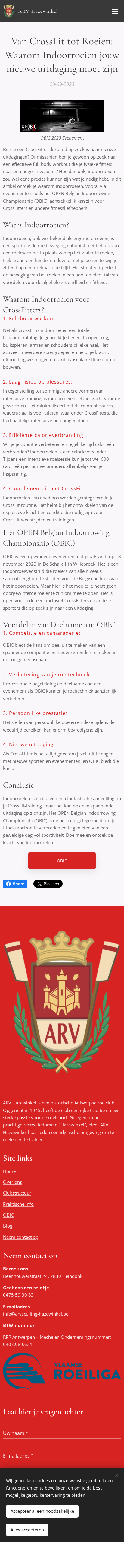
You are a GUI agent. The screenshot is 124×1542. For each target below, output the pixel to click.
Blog (7, 1226)
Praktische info (18, 1204)
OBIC (8, 1215)
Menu (115, 11)
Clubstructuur (17, 1193)
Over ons (12, 1182)
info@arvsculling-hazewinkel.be (35, 1314)
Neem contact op (20, 1237)
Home (9, 1171)
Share (18, 883)
